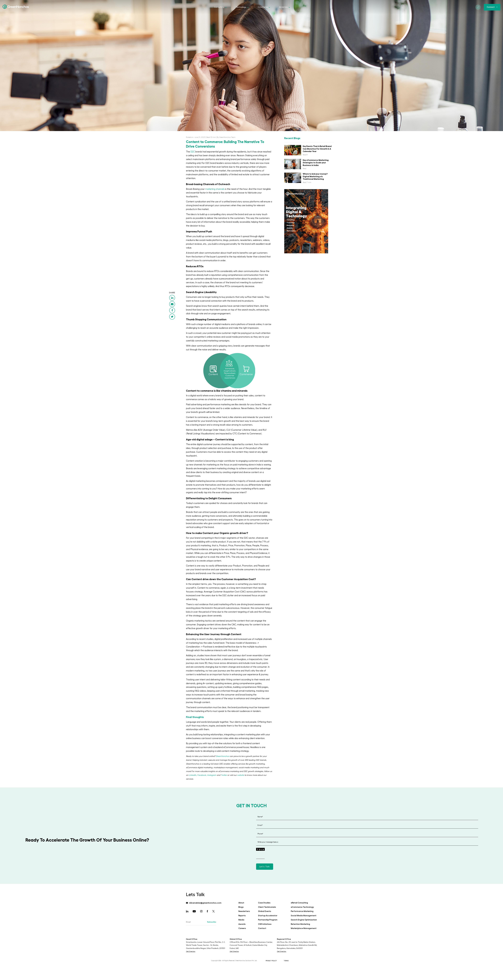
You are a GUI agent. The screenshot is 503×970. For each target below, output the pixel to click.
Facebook (201, 775)
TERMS (286, 960)
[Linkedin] (172, 298)
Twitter (224, 775)
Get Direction (190, 951)
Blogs (241, 907)
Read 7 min (307, 182)
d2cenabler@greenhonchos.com (205, 903)
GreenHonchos (222, 756)
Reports (242, 916)
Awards (241, 924)
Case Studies (264, 903)
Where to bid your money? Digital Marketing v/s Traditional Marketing (315, 176)
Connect (491, 7)
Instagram (211, 775)
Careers (242, 928)
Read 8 (305, 155)
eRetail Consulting (299, 903)
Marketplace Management (303, 928)
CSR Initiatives (264, 924)
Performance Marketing (302, 911)
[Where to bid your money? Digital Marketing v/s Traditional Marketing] (292, 178)
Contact (262, 928)
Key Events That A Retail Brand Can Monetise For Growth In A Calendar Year (317, 148)
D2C (192, 152)
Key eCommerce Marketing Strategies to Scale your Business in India (316, 162)
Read (304, 168)
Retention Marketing (300, 924)
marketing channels (215, 189)
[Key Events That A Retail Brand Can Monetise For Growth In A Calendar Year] (292, 150)
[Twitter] (172, 317)
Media (241, 920)
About (241, 903)
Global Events (264, 911)
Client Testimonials (267, 907)
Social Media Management (303, 916)
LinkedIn (192, 775)
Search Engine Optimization (304, 920)
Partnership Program (267, 920)
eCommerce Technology (302, 907)
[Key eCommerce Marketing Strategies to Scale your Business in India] (292, 164)
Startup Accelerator (267, 916)
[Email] (172, 304)
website (240, 775)
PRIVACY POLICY (271, 960)
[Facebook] (172, 310)
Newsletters (244, 911)
